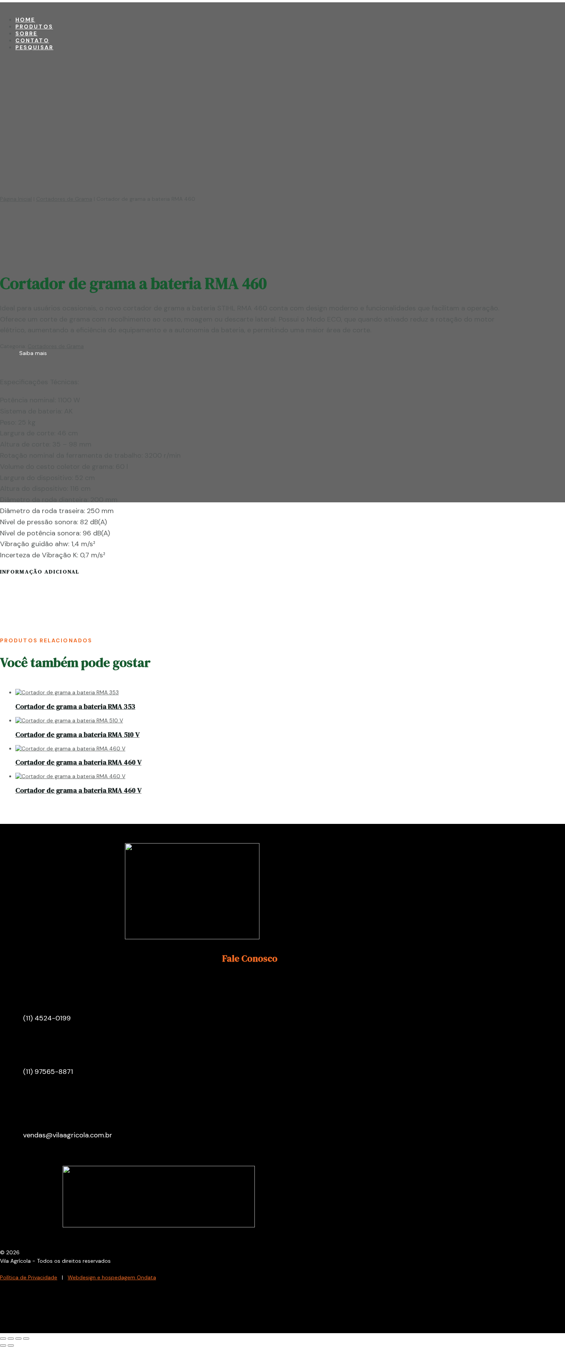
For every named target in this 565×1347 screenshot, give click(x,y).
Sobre (26, 33)
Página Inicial (16, 198)
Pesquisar (34, 47)
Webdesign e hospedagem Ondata (112, 1277)
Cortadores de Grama (64, 198)
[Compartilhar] (18, 1338)
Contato (32, 40)
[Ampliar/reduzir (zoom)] (3, 1338)
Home (25, 19)
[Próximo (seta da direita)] (11, 1345)
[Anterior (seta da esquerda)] (3, 1345)
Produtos (34, 26)
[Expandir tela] (11, 1338)
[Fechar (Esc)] (26, 1338)
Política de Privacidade (28, 1277)
